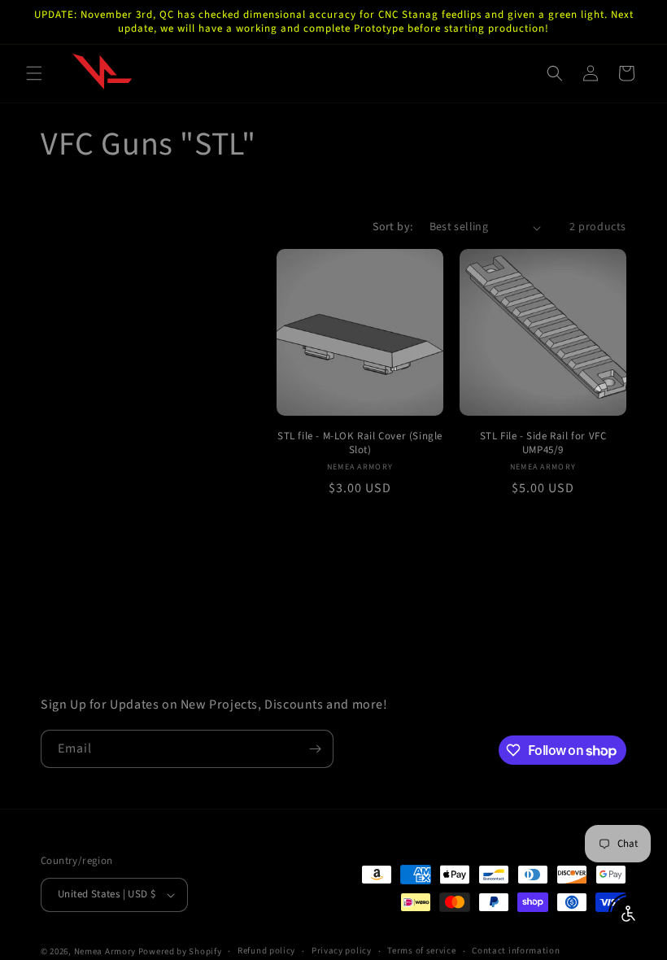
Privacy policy (342, 951)
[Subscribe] (315, 749)
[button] (34, 73)
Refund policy (266, 951)
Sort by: (392, 227)
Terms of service (421, 951)
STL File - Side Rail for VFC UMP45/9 (543, 443)
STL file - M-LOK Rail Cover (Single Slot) (359, 443)
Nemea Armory (105, 951)
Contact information (516, 951)
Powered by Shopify (180, 951)
